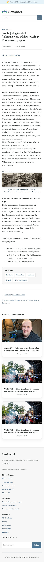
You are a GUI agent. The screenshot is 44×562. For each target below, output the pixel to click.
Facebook (9, 275)
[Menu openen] (40, 11)
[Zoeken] (39, 17)
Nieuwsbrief (6, 493)
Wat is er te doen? (8, 482)
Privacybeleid (6, 525)
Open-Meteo (34, 2)
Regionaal (7, 29)
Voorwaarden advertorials (10, 509)
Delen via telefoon (21, 280)
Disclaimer (5, 532)
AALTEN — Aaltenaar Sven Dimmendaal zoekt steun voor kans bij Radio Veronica (21, 349)
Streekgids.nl (15, 11)
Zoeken (36, 545)
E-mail (8, 280)
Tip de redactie (7, 518)
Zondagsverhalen (7, 489)
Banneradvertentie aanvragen (11, 502)
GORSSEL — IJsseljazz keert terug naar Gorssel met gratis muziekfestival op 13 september (21, 390)
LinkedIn (31, 275)
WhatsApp (20, 275)
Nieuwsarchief (6, 479)
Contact (4, 521)
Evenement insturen (8, 486)
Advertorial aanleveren (9, 505)
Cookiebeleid (6, 528)
